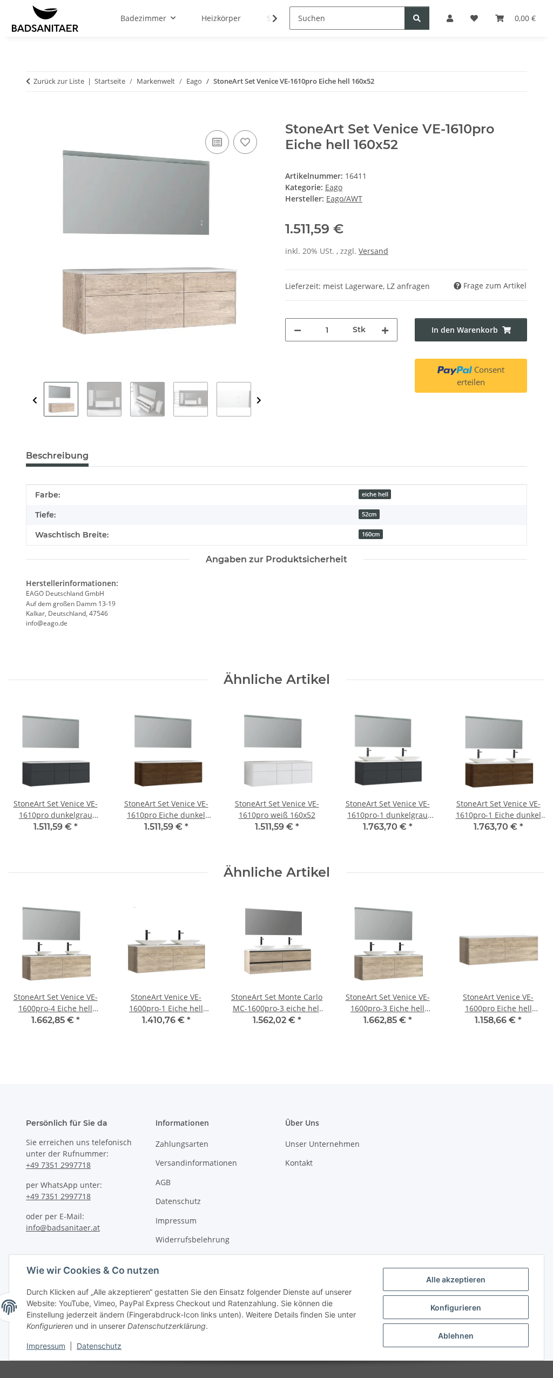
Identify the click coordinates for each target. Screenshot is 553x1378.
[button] (268, 18)
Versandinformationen (196, 1163)
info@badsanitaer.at (63, 1227)
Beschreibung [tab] (57, 456)
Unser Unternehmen (322, 1144)
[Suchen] (416, 18)
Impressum (45, 1345)
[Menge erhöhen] (385, 330)
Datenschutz (99, 1345)
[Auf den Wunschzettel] (245, 142)
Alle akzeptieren (455, 1279)
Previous (35, 400)
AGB (163, 1182)
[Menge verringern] (297, 330)
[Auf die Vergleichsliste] (217, 142)
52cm (369, 514)
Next (259, 400)
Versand (373, 251)
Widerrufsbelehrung (193, 1239)
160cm (371, 534)
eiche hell (375, 494)
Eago (333, 187)
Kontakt (299, 1163)
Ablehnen (456, 1335)
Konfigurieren (455, 1307)
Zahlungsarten (182, 1144)
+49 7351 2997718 (58, 1165)
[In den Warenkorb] (34, 116)
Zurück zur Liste (58, 81)
